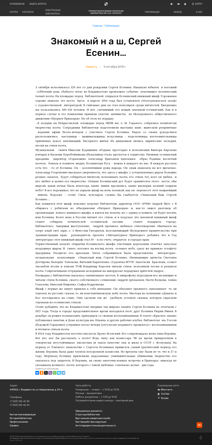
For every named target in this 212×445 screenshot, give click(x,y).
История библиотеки (21, 418)
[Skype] (59, 373)
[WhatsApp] (54, 373)
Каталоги (28, 12)
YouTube (165, 394)
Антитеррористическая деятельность (95, 425)
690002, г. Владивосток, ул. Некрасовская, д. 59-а (36, 389)
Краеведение (17, 4)
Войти (198, 4)
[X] (46, 373)
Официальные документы (88, 411)
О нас (199, 12)
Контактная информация (23, 414)
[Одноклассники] (41, 373)
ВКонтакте (166, 389)
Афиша (178, 12)
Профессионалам (19, 422)
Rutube (165, 398)
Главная (97, 25)
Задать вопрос (38, 4)
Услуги (14, 12)
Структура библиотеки (87, 414)
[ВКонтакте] (37, 373)
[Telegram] (63, 373)
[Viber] (50, 373)
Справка (14, 425)
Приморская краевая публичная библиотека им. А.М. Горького (106, 12)
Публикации (152, 12)
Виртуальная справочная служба (92, 418)
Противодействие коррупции (90, 422)
